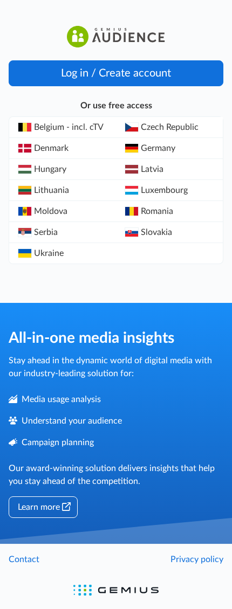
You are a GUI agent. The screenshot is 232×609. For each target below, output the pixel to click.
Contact (24, 559)
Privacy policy (196, 559)
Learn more (39, 507)
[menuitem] (62, 127)
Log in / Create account (116, 73)
